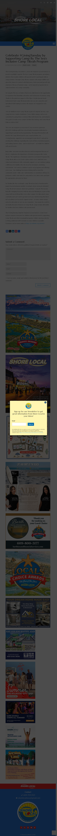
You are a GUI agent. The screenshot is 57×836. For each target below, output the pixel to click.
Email (14, 421)
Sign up (31, 424)
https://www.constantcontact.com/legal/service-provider (31, 432)
